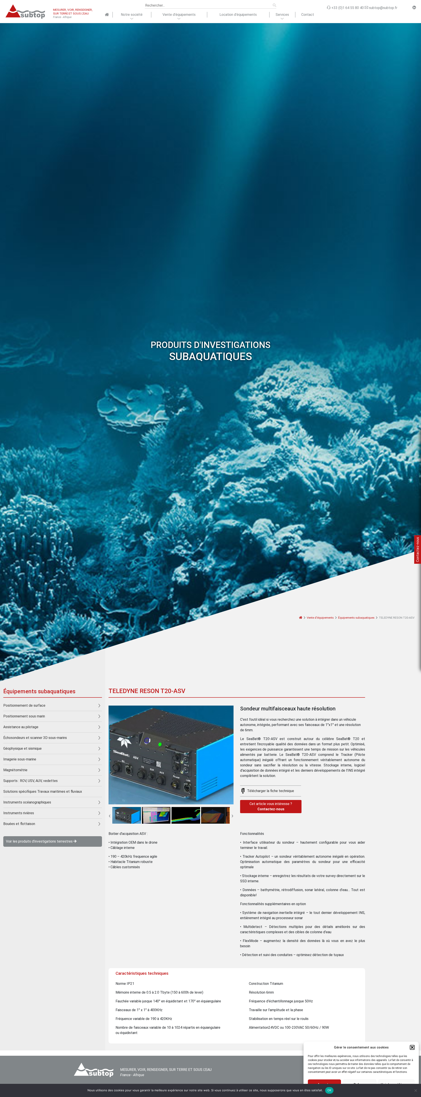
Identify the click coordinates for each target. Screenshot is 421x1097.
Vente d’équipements (179, 15)
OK (329, 1090)
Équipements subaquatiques (356, 617)
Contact (307, 15)
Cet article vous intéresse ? (271, 806)
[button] (412, 1047)
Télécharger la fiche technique (270, 791)
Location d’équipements (238, 15)
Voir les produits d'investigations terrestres (39, 841)
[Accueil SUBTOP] (106, 14)
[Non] (415, 1090)
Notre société (132, 15)
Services (282, 15)
